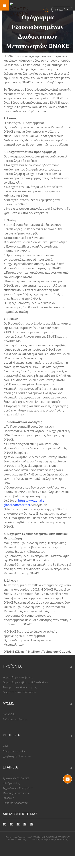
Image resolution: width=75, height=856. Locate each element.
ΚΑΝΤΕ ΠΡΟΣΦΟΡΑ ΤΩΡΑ (67, 779)
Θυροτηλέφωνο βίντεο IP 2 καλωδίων (25, 682)
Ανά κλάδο (9, 714)
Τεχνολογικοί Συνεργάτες (18, 788)
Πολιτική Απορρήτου (15, 803)
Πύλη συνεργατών (14, 751)
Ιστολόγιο (8, 798)
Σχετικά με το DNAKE (16, 778)
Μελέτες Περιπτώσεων (16, 793)
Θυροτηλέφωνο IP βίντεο (18, 677)
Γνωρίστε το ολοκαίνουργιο (19, 692)
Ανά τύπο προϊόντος (15, 719)
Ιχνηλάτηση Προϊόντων (17, 756)
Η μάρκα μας (11, 783)
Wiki (5, 746)
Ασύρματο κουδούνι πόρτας (20, 687)
